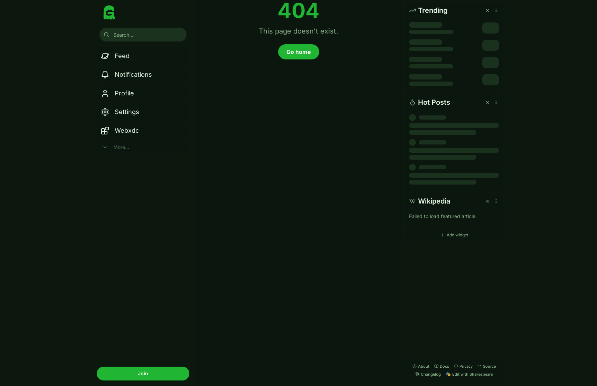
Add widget (457, 234)
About (423, 366)
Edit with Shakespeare (469, 374)
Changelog (431, 374)
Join (143, 373)
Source (489, 366)
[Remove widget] (487, 10)
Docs (444, 366)
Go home (298, 51)
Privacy (466, 366)
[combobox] (143, 34)
